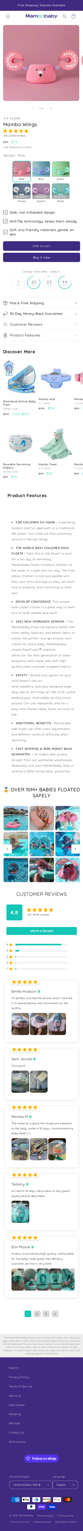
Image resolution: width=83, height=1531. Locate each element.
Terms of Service (21, 1386)
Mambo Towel (48, 464)
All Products (17, 1442)
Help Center (17, 1405)
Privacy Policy (19, 1377)
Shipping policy (42, 1521)
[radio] (21, 171)
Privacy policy (65, 1515)
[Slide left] (32, 109)
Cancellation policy (66, 1521)
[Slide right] (51, 109)
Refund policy (45, 1515)
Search (14, 1368)
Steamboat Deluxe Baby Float (19, 403)
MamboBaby (26, 1515)
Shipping (15, 1414)
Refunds (14, 1423)
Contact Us (16, 1432)
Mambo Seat (47, 399)
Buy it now (41, 257)
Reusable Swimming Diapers (17, 466)
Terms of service (20, 1521)
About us (15, 1395)
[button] (8, 16)
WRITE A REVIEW (41, 931)
